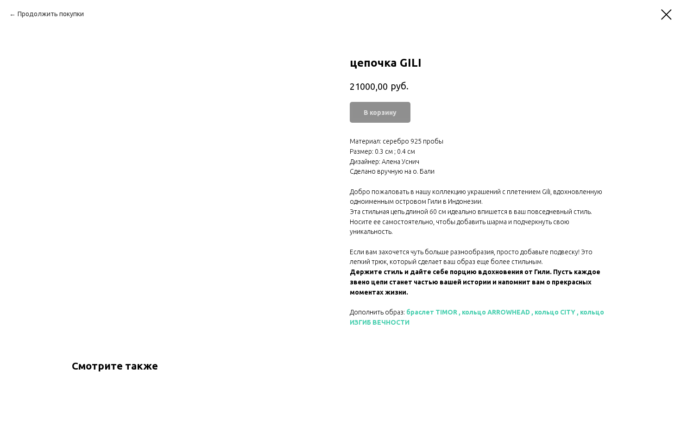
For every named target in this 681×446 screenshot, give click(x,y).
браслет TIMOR (431, 312)
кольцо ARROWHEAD (496, 312)
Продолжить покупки (51, 14)
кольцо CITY (555, 312)
